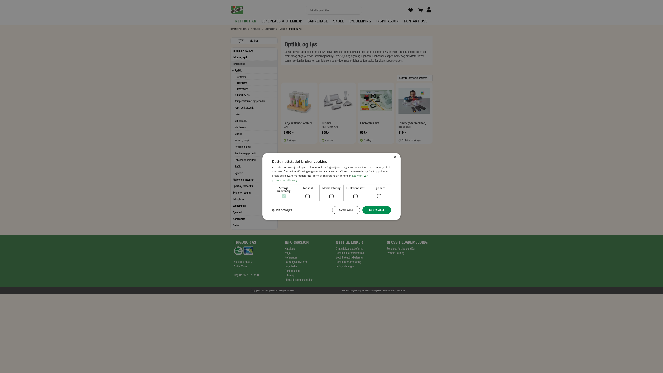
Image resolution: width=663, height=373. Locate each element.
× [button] (395, 157)
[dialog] (331, 186)
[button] (282, 210)
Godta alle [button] (377, 210)
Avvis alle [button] (346, 210)
